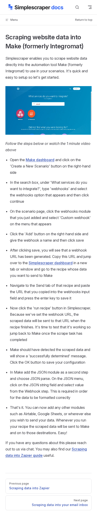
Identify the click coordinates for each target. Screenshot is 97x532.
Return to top (83, 19)
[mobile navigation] (89, 7)
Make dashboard (40, 160)
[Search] (77, 7)
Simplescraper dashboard (51, 263)
